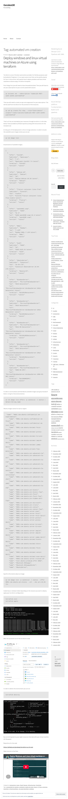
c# (55, 404)
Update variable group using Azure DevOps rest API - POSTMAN (57, 243)
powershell (55, 425)
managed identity (56, 419)
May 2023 (55, 490)
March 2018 (56, 614)
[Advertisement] (34, 23)
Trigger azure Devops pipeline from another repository (57, 286)
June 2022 (55, 521)
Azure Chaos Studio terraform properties (58, 210)
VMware (55, 369)
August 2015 (56, 628)
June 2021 (55, 552)
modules (53, 421)
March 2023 (56, 496)
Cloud (21, 785)
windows (31, 789)
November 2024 (57, 454)
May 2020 (55, 583)
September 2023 (57, 479)
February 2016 (56, 622)
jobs (62, 414)
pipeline (57, 421)
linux (40, 787)
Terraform (38, 785)
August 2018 (56, 608)
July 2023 (55, 485)
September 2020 (57, 572)
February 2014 (56, 642)
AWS (54, 316)
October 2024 (56, 456)
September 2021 (57, 544)
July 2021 (55, 549)
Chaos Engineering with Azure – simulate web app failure (58, 221)
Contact (18, 38)
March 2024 (56, 470)
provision (44, 787)
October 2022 (56, 510)
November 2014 (57, 634)
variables (53, 434)
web (57, 436)
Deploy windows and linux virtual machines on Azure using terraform (25, 62)
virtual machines (13, 789)
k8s (52, 416)
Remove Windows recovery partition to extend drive (56, 266)
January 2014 (56, 645)
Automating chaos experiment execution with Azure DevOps (58, 215)
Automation (13, 785)
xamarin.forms (61, 438)
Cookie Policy (30, 796)
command (53, 406)
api (58, 389)
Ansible (55, 311)
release (53, 428)
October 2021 (56, 541)
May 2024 (55, 465)
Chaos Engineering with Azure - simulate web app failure (57, 254)
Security (55, 356)
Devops (25, 785)
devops (54, 411)
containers (54, 409)
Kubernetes (56, 344)
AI (53, 308)
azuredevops (57, 398)
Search (53, 184)
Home (5, 38)
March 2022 (56, 530)
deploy (60, 408)
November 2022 (57, 507)
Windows (55, 374)
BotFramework (57, 322)
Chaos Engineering (58, 328)
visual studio (59, 434)
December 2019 (57, 591)
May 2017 (55, 619)
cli (38, 787)
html (56, 414)
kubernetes (56, 416)
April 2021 (55, 558)
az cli (58, 391)
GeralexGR (9, 5)
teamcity (62, 429)
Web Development (57, 371)
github (53, 414)
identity (59, 414)
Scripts (55, 353)
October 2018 (56, 603)
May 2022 (55, 524)
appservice (54, 391)
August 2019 (56, 594)
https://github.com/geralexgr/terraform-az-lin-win (18, 747)
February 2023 (56, 499)
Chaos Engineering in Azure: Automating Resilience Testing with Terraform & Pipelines (58, 203)
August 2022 (56, 516)
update (60, 432)
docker (60, 412)
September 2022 (57, 513)
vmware (53, 436)
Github (55, 339)
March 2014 (56, 639)
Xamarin (55, 377)
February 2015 (56, 631)
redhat (61, 425)
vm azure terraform (24, 789)
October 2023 (56, 476)
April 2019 (55, 597)
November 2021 (57, 538)
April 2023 (55, 493)
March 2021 (56, 560)
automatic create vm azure (26, 787)
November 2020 (57, 566)
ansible (56, 389)
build (52, 404)
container (58, 406)
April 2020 (55, 586)
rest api (56, 428)
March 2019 (56, 600)
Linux (54, 347)
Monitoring (56, 350)
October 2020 (56, 569)
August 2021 (56, 546)
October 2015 (56, 625)
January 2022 (56, 535)
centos (58, 404)
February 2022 (56, 532)
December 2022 (57, 504)
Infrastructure (31, 785)
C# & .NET (55, 325)
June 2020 (55, 580)
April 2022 (55, 527)
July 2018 (55, 611)
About (11, 38)
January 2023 (56, 501)
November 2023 (57, 473)
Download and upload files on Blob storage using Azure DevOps (57, 249)
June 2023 (55, 487)
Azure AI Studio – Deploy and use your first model (58, 227)
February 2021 (56, 563)
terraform (6, 789)
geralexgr (19, 55)
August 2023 (56, 482)
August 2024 (56, 459)
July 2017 (55, 617)
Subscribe (60, 171)
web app (60, 436)
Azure (17, 785)
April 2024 (55, 468)
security (60, 428)
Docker (55, 336)
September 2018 (57, 605)
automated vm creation (12, 787)
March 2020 (56, 589)
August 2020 (56, 575)
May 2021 (55, 555)
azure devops (56, 401)
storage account (55, 430)
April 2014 (55, 636)
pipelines (53, 423)
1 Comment (27, 55)
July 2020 (55, 577)
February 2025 (56, 451)
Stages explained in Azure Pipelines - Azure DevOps (57, 260)
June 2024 (55, 462)
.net (52, 389)
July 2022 (55, 518)
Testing (55, 361)
